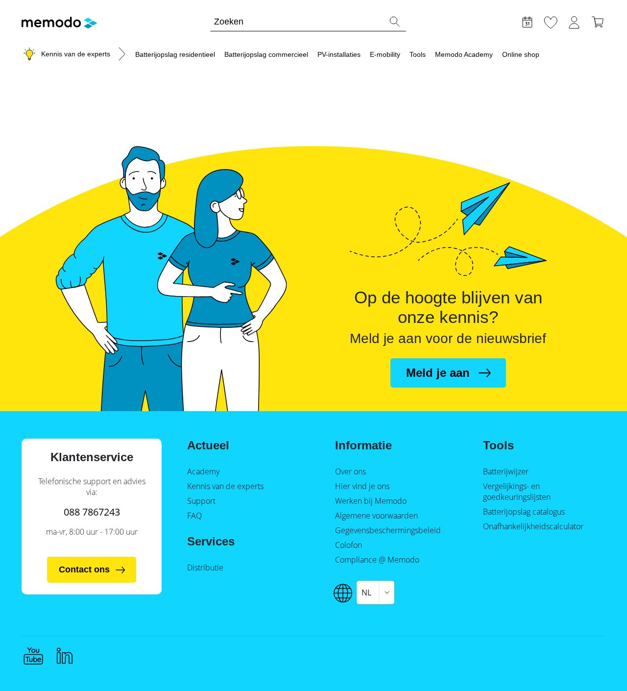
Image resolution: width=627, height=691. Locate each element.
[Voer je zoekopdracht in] (394, 21)
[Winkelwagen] (597, 21)
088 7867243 (92, 511)
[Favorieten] (550, 21)
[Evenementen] (527, 21)
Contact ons (84, 569)
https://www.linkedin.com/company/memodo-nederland (64, 655)
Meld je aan (438, 372)
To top (595, 665)
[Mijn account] (574, 21)
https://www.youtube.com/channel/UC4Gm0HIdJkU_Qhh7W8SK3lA (33, 655)
